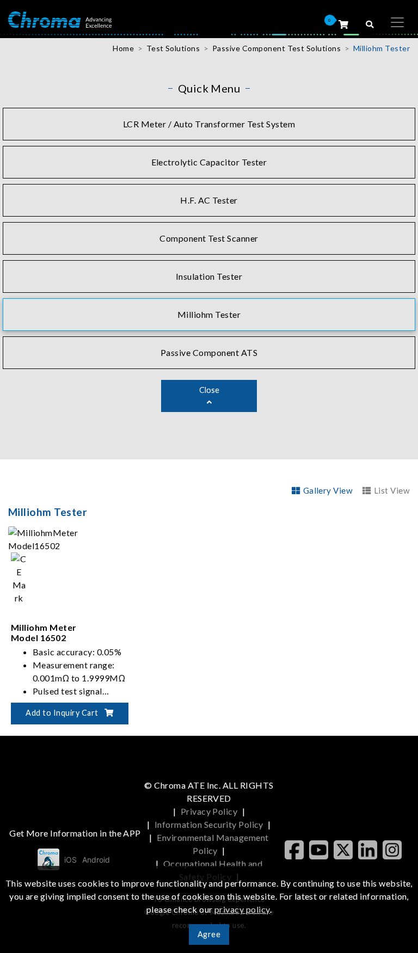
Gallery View (328, 490)
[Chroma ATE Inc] (60, 19)
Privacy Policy (209, 811)
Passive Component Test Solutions (276, 48)
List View (392, 490)
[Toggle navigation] (397, 22)
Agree (209, 934)
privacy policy (242, 909)
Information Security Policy (209, 824)
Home (123, 48)
